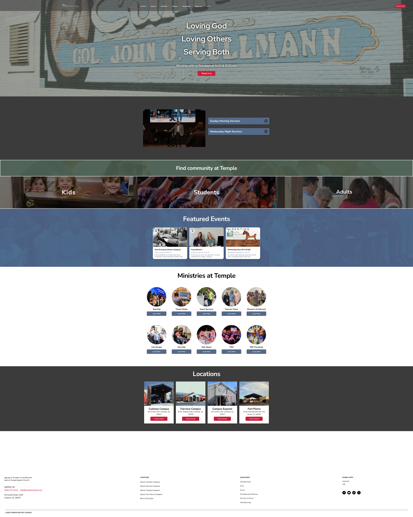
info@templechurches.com (31, 490)
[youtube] (349, 493)
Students (206, 192)
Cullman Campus (400, 6)
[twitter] (359, 493)
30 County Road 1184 (13, 495)
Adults (344, 191)
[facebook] (344, 493)
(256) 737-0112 (11, 490)
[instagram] (354, 493)
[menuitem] (145, 6)
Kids (69, 192)
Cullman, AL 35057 (12, 497)
